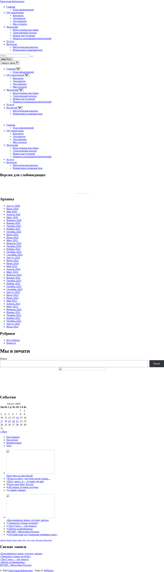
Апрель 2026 (13, 214)
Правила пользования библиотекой (32, 101)
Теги (9, 445)
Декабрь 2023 (13, 280)
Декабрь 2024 (13, 246)
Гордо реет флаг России (21, 484)
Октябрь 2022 (13, 321)
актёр (33, 540)
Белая (9, 540)
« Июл (3, 431)
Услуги (10, 104)
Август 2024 (13, 257)
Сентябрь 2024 (14, 254)
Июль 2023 (12, 295)
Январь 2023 (13, 312)
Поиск (3, 358)
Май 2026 (11, 211)
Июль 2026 (12, 208)
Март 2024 (12, 272)
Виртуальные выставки (26, 93)
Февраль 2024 (13, 275)
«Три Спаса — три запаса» (22, 526)
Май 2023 (11, 300)
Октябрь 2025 (13, 231)
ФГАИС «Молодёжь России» (24, 531)
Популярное (13, 437)
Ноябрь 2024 (13, 249)
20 (13, 421)
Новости (11, 343)
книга (20, 540)
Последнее (12, 440)
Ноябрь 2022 (13, 318)
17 (1, 421)
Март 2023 (12, 306)
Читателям (12, 90)
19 (9, 421)
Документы (19, 81)
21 (17, 421)
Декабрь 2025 (13, 226)
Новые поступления (24, 99)
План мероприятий (23, 72)
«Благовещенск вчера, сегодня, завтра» (21, 553)
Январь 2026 (13, 223)
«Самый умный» (17, 490)
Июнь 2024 (12, 263)
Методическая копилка (25, 111)
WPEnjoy (49, 570)
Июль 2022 (12, 326)
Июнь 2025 (12, 237)
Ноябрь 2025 (13, 228)
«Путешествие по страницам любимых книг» (33, 534)
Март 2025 (12, 240)
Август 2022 (13, 323)
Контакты (18, 78)
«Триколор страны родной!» (23, 523)
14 (17, 417)
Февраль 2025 (13, 243)
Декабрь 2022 (13, 315)
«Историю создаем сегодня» (23, 487)
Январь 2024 (13, 277)
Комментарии (13, 442)
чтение (14, 540)
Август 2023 (13, 292)
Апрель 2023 (13, 303)
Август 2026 (13, 205)
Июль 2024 (12, 260)
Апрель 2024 (13, 269)
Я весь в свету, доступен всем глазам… (29, 478)
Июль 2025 (12, 234)
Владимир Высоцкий (44, 540)
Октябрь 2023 (13, 286)
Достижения (19, 84)
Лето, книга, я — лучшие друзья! (26, 481)
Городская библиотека (12, 1)
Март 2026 (12, 217)
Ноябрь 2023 (13, 283)
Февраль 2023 (13, 309)
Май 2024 (11, 266)
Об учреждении (15, 75)
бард (24, 540)
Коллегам (11, 107)
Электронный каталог (25, 96)
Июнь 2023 (12, 298)
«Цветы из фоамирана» (20, 528)
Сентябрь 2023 (14, 289)
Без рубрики (13, 340)
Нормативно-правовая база (27, 113)
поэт (28, 540)
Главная (10, 68)
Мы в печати (20, 87)
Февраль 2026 (13, 220)
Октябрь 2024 (13, 252)
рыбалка (3, 540)
